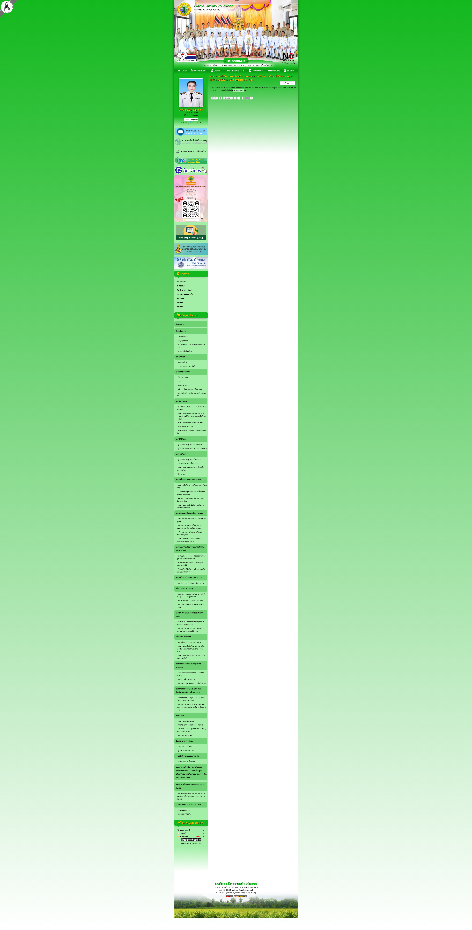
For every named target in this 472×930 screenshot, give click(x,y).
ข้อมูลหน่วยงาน (200, 70)
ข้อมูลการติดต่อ (183, 377)
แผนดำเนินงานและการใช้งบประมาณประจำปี (191, 408)
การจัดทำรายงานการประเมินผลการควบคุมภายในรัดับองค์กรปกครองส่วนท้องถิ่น (191, 796)
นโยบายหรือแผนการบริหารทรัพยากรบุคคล (191, 520)
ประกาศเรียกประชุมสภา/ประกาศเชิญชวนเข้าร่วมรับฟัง (191, 730)
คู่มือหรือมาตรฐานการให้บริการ (189, 459)
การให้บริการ (181, 454)
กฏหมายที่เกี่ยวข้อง (184, 351)
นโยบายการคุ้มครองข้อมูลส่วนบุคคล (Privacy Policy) (236, 893)
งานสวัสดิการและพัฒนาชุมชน (187, 756)
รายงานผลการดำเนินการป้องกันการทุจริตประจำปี (191, 657)
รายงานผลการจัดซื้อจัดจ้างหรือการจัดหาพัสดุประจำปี (190, 506)
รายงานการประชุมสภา (186, 721)
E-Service (181, 474)
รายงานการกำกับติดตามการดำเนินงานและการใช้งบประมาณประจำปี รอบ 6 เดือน (191, 416)
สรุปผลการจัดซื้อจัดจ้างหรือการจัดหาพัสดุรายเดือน (191, 499)
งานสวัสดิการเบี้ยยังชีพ (186, 761)
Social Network (183, 385)
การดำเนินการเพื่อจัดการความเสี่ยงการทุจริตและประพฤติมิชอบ (190, 630)
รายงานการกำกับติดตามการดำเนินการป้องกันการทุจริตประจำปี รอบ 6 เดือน (190, 649)
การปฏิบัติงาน (181, 439)
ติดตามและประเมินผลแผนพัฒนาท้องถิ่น (191, 432)
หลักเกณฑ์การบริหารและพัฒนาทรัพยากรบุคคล (189, 533)
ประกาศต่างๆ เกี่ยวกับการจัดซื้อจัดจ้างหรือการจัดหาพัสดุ (191, 493)
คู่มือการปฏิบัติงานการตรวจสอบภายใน (192, 448)
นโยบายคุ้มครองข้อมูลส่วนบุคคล (189, 389)
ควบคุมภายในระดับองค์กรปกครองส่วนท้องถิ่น (190, 786)
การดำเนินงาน (181, 401)
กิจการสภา (180, 715)
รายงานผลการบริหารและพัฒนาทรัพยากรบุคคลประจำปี (189, 540)
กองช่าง (179, 307)
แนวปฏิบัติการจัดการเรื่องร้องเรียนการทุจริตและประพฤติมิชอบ (191, 557)
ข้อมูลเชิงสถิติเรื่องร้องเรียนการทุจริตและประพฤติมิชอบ (191, 570)
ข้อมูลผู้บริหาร (182, 341)
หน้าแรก (183, 70)
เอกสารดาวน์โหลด (184, 746)
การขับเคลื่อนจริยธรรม (186, 679)
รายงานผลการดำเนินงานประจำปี (190, 423)
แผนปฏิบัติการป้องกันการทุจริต (189, 642)
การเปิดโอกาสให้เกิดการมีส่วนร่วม (189, 577)
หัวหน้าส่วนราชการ (184, 290)
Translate (198, 122)
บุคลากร (216, 70)
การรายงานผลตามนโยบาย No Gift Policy (190, 606)
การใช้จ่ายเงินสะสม (185, 427)
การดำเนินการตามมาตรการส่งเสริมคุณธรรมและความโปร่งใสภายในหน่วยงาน (191, 707)
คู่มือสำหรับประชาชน (185, 750)
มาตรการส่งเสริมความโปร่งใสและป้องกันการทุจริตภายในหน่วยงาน (189, 690)
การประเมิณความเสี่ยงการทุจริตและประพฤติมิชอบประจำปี (191, 623)
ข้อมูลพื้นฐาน (181, 331)
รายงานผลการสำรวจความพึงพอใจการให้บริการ (190, 468)
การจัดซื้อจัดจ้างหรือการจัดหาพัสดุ (188, 479)
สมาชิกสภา (180, 286)
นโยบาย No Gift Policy (184, 588)
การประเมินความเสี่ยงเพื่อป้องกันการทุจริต (189, 614)
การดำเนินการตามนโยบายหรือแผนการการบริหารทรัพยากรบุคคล (190, 527)
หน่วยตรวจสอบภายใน (184, 294)
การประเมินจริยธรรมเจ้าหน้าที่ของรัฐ (191, 683)
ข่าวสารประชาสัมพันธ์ (186, 366)
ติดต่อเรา (290, 70)
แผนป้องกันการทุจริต (183, 637)
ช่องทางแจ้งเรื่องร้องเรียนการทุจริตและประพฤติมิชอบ (190, 564)
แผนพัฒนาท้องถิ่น (184, 814)
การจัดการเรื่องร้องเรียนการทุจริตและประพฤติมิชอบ (190, 548)
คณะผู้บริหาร (181, 282)
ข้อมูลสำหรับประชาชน (235, 70)
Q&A (179, 381)
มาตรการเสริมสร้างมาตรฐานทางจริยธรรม (188, 665)
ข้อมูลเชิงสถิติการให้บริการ (187, 463)
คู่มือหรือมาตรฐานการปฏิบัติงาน (189, 444)
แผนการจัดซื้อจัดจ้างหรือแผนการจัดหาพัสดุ (192, 486)
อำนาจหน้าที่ (182, 362)
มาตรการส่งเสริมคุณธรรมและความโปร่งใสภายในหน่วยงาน (191, 699)
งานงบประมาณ (183, 810)
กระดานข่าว (275, 70)
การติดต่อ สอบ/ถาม (183, 372)
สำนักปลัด (180, 298)
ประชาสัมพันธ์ (181, 357)
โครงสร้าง (181, 337)
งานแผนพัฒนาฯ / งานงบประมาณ (188, 804)
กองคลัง (179, 303)
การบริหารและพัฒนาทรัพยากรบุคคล (189, 513)
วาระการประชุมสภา (185, 735)
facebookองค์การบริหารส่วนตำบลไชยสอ (191, 394)
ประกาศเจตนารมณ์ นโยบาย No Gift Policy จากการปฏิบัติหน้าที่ (191, 595)
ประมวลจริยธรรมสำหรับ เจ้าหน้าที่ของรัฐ (190, 674)
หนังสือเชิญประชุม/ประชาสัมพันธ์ (190, 725)
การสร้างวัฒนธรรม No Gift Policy (190, 601)
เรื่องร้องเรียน (257, 70)
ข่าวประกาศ (180, 324)
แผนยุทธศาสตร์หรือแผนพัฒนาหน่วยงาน (191, 346)
